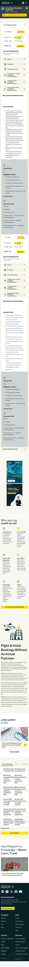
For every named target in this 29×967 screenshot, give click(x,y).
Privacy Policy (19, 921)
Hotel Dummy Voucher (21, 954)
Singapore (3, 951)
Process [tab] (17, 764)
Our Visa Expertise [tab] (7, 764)
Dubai (2, 945)
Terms (17, 918)
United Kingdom (5, 948)
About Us (3, 918)
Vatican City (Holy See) (7, 938)
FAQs (16, 930)
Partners (3, 921)
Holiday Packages (20, 941)
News (2, 927)
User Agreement (19, 924)
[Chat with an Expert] (8, 910)
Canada (3, 941)
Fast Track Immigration (21, 948)
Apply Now (20, 46)
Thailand (3, 954)
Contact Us (18, 927)
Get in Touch (14, 833)
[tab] (14, 25)
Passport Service (20, 951)
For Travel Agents (20, 938)
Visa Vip (17, 945)
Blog (2, 924)
